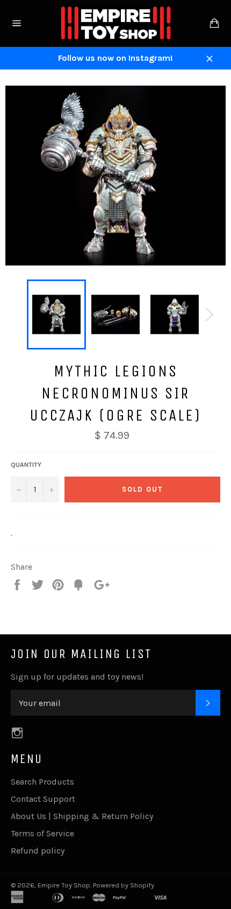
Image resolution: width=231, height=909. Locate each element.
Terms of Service (42, 833)
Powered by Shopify (123, 885)
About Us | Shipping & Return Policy (82, 816)
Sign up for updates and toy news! (77, 677)
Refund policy (37, 850)
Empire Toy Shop (64, 885)
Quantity (26, 465)
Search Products (42, 782)
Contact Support (43, 799)
